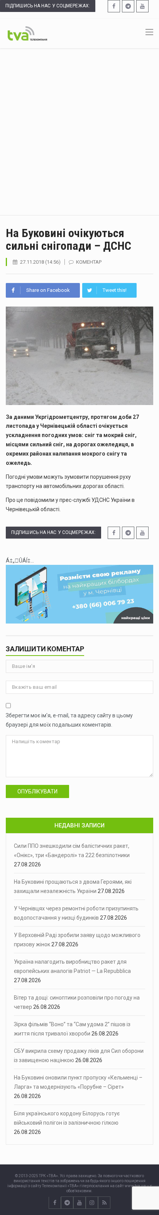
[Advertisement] (79, 131)
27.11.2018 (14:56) (40, 262)
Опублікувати (37, 791)
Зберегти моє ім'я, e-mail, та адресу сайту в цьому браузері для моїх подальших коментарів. (69, 720)
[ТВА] (27, 33)
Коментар (88, 262)
